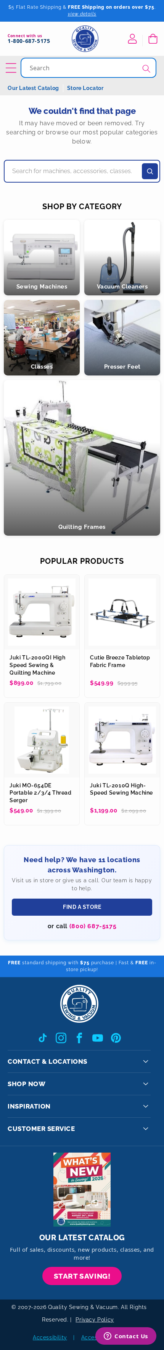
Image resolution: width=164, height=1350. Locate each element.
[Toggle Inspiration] (146, 1106)
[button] (152, 38)
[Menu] (12, 68)
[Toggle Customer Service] (146, 1129)
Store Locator (85, 88)
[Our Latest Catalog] (82, 1190)
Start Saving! (82, 1276)
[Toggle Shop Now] (146, 1084)
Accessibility (50, 1337)
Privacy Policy (95, 1320)
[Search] (146, 68)
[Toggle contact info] (146, 1061)
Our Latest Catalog (33, 88)
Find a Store (82, 907)
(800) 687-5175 (92, 926)
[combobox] (89, 67)
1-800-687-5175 (29, 41)
